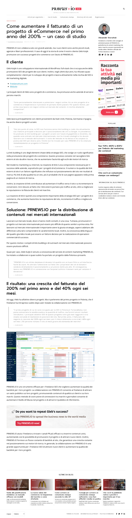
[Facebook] (117, 514)
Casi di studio (52, 17)
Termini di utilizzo (72, 514)
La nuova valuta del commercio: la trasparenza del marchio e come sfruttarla (41, 496)
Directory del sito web (84, 17)
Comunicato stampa (67, 17)
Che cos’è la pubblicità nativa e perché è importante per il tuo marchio (112, 496)
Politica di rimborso (107, 514)
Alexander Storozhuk (107, 37)
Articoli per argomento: (35, 17)
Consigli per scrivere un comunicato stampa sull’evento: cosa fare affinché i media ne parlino (90, 496)
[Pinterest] (122, 514)
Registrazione (99, 17)
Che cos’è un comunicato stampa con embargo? (110, 174)
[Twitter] (119, 514)
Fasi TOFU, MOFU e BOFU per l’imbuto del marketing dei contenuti (110, 148)
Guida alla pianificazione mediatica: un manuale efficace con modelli (16, 495)
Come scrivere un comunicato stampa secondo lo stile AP (63, 495)
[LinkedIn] (124, 514)
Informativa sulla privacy (89, 514)
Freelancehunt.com (19, 83)
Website (13, 86)
